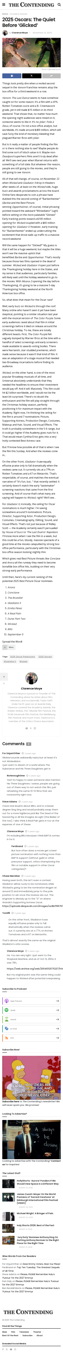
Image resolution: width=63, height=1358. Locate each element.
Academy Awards (18, 14)
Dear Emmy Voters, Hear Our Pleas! (41, 1264)
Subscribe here (10, 1101)
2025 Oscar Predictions (22, 656)
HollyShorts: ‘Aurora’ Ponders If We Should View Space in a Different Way (38, 1182)
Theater (37, 1332)
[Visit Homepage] (31, 4)
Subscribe (27, 1335)
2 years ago (30, 753)
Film (13, 1332)
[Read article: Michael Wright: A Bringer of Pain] (8, 1216)
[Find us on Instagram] (15, 1349)
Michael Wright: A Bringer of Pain (35, 1213)
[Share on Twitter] (31, 75)
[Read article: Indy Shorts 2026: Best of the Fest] (8, 1228)
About (40, 1335)
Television (24, 1332)
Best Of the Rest (10, 1335)
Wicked (23, 661)
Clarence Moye (20, 32)
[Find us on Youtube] (11, 1349)
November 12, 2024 (42, 32)
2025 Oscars (45, 656)
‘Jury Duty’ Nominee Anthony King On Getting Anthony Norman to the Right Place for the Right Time (38, 1240)
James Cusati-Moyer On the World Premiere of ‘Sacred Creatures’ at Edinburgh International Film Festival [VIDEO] (37, 1199)
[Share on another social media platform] (51, 75)
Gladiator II (10, 661)
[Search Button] (59, 4)
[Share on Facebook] (11, 75)
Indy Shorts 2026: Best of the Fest (35, 1225)
